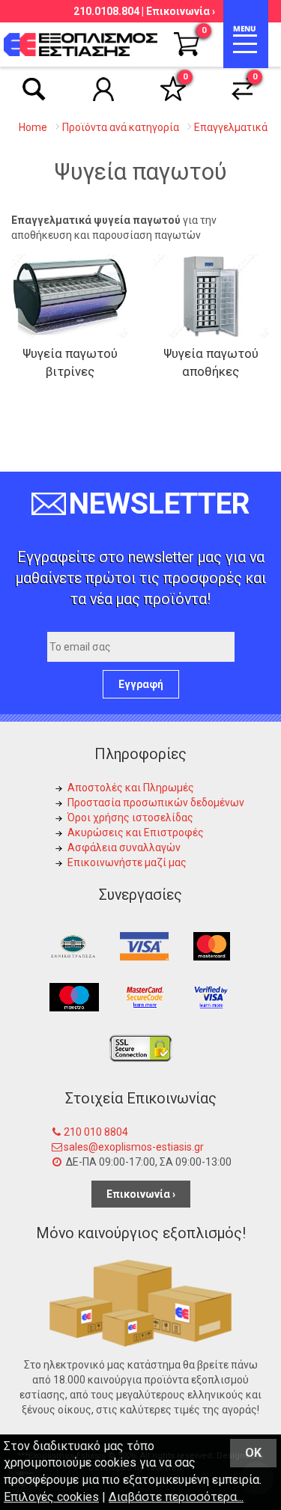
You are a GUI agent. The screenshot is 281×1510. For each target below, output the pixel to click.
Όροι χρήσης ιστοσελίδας (130, 818)
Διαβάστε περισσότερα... (176, 1497)
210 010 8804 (96, 1132)
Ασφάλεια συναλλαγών (124, 847)
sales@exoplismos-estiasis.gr (134, 1147)
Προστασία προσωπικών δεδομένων (155, 803)
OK (253, 1453)
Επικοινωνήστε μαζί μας (127, 862)
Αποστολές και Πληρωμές (130, 788)
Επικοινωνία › (180, 11)
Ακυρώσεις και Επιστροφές (135, 832)
